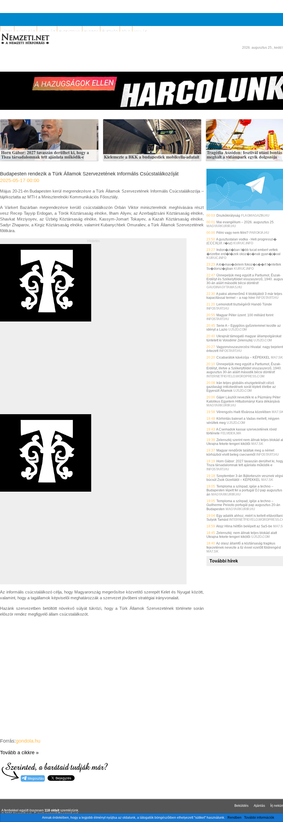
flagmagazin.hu (255, 215)
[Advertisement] (46, 374)
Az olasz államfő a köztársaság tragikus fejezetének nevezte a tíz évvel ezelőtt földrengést (243, 545)
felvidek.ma (231, 433)
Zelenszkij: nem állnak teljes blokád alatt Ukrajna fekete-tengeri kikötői (241, 535)
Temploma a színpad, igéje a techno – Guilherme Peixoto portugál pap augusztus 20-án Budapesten (243, 505)
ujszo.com (237, 329)
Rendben (234, 818)
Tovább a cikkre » (19, 752)
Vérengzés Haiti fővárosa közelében (243, 412)
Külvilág (47, 31)
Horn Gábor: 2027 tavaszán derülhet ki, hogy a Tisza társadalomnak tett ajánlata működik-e (45, 155)
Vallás (140, 31)
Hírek (7, 31)
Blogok (91, 31)
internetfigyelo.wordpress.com (235, 376)
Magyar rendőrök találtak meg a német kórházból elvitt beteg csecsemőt (240, 452)
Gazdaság (25, 31)
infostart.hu (267, 298)
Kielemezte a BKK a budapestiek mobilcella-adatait (151, 157)
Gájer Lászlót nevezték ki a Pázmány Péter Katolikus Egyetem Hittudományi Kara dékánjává (243, 399)
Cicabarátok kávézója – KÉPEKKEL (243, 357)
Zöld (126, 31)
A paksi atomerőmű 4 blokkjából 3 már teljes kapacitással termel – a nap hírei (244, 296)
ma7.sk (277, 357)
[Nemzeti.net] (25, 39)
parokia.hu (259, 233)
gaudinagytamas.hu (224, 287)
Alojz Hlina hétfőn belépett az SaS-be (244, 526)
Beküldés (241, 806)
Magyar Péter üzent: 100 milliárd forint (244, 315)
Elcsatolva (69, 31)
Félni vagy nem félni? (232, 233)
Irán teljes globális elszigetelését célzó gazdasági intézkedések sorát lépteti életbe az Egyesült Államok (241, 387)
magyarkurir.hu (221, 226)
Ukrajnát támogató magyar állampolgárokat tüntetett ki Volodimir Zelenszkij (243, 338)
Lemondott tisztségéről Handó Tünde (244, 304)
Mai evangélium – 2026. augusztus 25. (245, 222)
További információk (259, 818)
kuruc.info (243, 243)
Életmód (110, 31)
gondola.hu (28, 741)
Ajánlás (259, 806)
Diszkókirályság (228, 215)
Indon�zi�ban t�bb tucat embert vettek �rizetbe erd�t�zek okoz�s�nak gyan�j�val (243, 252)
